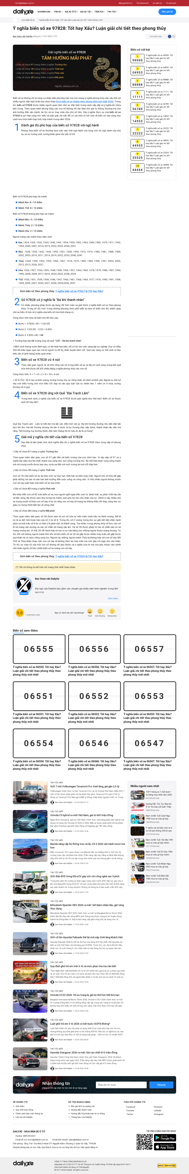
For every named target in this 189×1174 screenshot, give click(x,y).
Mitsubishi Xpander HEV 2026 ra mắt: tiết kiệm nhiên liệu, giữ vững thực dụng (87, 907)
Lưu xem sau (156, 36)
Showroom (43, 12)
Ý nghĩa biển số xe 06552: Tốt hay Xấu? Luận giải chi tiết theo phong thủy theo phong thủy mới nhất (92, 718)
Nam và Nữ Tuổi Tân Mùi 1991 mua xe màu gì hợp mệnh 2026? (159, 841)
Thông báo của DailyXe (81, 1117)
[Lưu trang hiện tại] (148, 12)
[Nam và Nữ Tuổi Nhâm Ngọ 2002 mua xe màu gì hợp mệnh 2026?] (137, 867)
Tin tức (111, 12)
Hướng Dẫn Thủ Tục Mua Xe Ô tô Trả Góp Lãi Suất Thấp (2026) (158, 805)
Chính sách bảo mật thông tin (29, 1113)
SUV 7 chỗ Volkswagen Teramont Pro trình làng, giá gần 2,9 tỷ (84, 786)
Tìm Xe (57, 12)
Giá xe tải (85, 12)
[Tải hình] (115, 85)
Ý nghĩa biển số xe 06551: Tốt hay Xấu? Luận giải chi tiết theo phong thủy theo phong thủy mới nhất (37, 718)
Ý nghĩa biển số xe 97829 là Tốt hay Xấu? (79, 556)
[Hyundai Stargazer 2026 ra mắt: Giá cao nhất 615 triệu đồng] (30, 1058)
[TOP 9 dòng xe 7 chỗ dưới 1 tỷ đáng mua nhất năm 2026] (137, 795)
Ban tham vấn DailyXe (23, 36)
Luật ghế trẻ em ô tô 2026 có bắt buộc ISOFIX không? (80, 1023)
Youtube (130, 1110)
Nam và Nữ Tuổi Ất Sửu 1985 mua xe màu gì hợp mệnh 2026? (159, 853)
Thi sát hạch (171, 3)
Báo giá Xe (167, 11)
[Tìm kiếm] (142, 12)
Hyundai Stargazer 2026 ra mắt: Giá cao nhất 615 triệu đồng (83, 1052)
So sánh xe (157, 3)
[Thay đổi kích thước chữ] (165, 36)
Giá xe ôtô (70, 12)
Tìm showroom (142, 3)
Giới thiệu (20, 1106)
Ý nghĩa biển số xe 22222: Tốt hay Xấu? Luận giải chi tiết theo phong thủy (159, 131)
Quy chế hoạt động (24, 1110)
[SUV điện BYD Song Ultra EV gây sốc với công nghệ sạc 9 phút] (30, 882)
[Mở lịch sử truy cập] (154, 12)
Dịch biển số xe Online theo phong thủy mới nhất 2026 (84, 101)
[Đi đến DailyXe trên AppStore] (165, 1146)
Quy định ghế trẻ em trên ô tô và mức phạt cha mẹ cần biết (83, 966)
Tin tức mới (56, 782)
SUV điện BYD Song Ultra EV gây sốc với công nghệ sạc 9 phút (84, 876)
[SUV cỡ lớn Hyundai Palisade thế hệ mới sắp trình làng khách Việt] (30, 943)
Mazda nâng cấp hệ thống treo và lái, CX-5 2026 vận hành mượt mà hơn (87, 846)
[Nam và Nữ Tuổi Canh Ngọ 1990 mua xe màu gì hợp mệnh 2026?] (137, 819)
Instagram (158, 1114)
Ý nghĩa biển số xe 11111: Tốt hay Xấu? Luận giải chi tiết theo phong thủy (159, 95)
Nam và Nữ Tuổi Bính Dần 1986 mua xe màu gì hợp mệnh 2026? (157, 877)
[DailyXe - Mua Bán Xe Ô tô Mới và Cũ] (23, 11)
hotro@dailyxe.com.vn (24, 3)
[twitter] (40, 583)
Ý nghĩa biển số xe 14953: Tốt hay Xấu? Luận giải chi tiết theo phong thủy (159, 119)
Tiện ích (98, 12)
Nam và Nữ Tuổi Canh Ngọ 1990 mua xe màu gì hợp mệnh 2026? (158, 817)
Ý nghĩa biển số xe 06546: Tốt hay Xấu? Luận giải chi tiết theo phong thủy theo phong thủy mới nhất (92, 765)
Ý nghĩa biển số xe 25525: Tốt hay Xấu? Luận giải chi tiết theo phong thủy (159, 155)
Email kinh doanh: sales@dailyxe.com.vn (71, 1139)
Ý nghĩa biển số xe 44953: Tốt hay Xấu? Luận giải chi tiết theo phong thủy (159, 143)
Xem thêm (113, 598)
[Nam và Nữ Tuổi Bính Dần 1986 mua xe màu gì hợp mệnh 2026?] (137, 879)
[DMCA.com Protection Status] (166, 1166)
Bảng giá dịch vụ (125, 3)
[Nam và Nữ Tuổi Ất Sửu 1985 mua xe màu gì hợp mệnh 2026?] (137, 855)
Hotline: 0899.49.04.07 (25, 1136)
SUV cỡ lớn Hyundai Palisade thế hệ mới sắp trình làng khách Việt (86, 937)
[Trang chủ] (15, 20)
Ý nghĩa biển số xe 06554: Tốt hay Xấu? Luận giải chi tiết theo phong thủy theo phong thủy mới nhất (37, 765)
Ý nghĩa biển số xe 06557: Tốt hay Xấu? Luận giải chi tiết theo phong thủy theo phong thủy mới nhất (148, 670)
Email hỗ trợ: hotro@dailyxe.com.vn (32, 1139)
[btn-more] (173, 36)
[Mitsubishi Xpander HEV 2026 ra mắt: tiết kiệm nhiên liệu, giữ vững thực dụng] (30, 911)
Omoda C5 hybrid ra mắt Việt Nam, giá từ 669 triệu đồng (81, 815)
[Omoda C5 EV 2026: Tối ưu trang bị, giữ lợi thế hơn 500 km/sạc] (30, 1001)
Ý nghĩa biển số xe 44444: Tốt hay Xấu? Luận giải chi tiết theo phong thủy (159, 168)
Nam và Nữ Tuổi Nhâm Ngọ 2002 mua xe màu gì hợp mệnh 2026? (158, 865)
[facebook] (36, 583)
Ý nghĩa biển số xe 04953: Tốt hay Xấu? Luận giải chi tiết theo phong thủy (159, 70)
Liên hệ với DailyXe (24, 1117)
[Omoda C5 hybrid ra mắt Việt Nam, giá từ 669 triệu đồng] (30, 821)
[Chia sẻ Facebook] (169, 36)
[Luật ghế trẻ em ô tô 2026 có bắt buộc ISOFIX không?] (30, 1030)
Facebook (130, 1107)
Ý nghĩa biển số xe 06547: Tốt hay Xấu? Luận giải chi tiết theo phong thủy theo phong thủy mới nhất (148, 765)
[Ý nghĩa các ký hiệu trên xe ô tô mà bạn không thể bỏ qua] (137, 831)
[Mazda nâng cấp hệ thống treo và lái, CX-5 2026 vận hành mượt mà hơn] (30, 850)
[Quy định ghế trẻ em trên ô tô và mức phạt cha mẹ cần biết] (30, 972)
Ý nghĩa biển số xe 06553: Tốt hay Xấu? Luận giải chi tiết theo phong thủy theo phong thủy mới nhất (148, 718)
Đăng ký (161, 1085)
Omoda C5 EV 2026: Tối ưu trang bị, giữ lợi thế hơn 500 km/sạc (85, 995)
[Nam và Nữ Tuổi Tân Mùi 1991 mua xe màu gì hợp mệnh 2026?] (137, 843)
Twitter (129, 1114)
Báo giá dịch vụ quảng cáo (83, 1106)
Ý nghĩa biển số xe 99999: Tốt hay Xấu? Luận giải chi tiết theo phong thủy (159, 58)
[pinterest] (44, 583)
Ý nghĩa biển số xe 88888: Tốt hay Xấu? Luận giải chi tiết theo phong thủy (159, 82)
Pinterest (158, 1107)
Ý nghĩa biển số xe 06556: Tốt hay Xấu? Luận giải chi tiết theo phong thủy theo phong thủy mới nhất (92, 670)
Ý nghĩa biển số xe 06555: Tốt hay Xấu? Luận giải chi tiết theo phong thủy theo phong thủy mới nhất (37, 670)
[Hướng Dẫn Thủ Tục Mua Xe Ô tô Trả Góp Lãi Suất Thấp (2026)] (137, 807)
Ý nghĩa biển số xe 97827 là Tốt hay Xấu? (79, 291)
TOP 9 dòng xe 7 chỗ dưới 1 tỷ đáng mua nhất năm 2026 (159, 793)
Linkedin (157, 1110)
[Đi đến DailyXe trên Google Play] (165, 1138)
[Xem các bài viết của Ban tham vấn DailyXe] (24, 585)
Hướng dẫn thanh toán (81, 1110)
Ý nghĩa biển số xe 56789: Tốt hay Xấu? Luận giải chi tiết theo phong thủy (159, 107)
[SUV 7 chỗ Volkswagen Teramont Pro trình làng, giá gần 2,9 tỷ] (30, 792)
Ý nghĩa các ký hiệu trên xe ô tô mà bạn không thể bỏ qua (159, 829)
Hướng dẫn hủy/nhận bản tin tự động (88, 1113)
